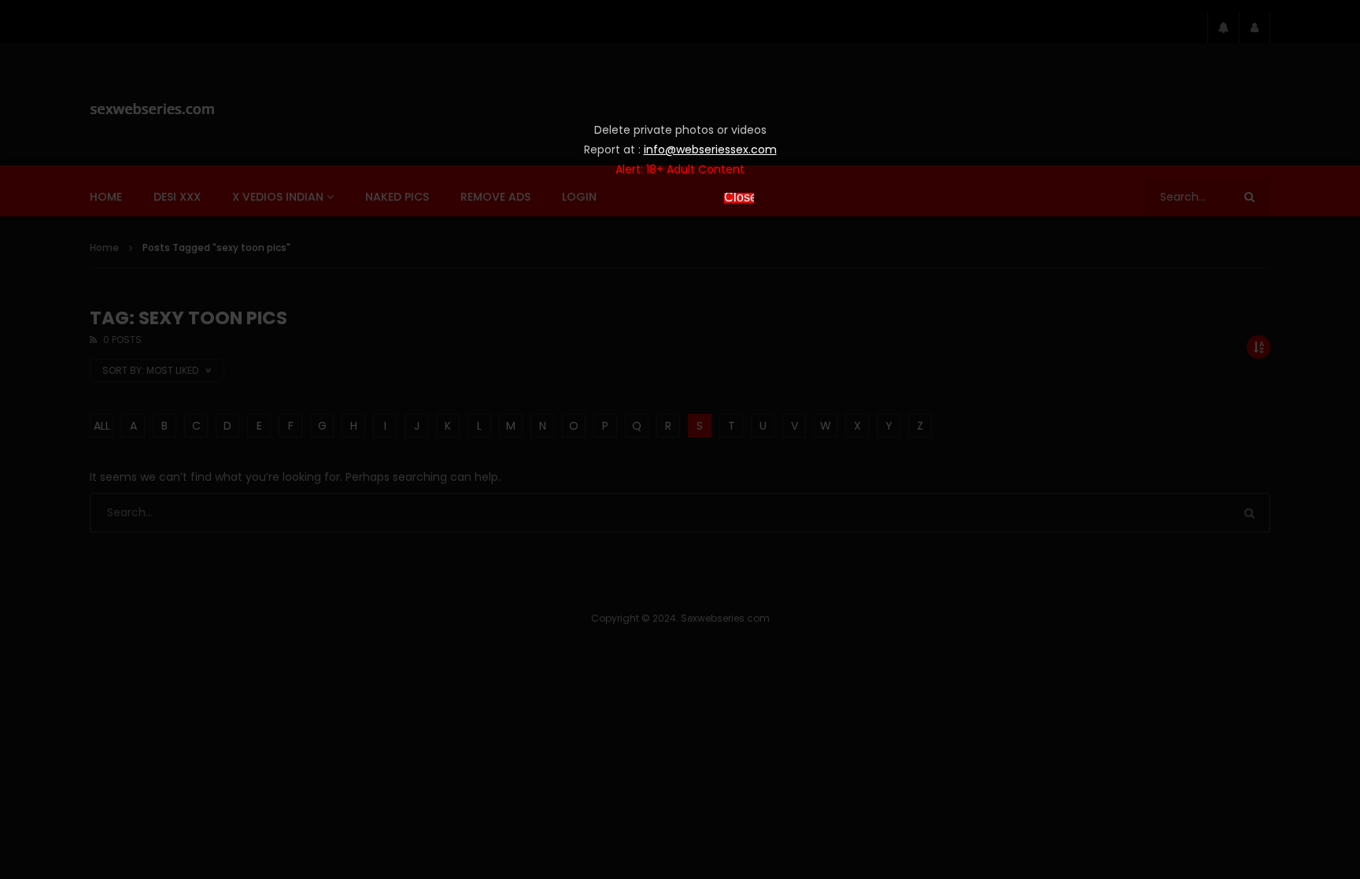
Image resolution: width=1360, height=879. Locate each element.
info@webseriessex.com (710, 149)
